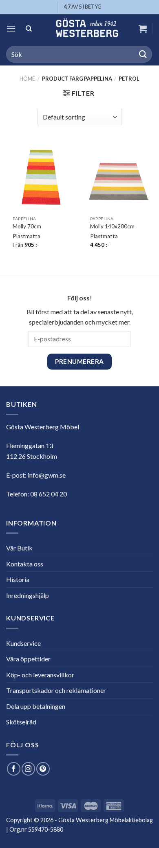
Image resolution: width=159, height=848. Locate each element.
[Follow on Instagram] (28, 769)
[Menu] (11, 28)
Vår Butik (19, 548)
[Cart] (143, 29)
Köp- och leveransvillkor (40, 675)
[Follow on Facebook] (13, 769)
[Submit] (143, 54)
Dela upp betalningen (35, 706)
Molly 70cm (27, 226)
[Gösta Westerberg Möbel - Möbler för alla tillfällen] (87, 28)
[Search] (28, 29)
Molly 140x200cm (112, 226)
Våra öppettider (28, 659)
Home (27, 78)
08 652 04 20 (48, 494)
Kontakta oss (24, 564)
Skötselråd (21, 722)
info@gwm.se (47, 475)
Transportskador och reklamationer (56, 690)
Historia (17, 579)
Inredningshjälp (27, 595)
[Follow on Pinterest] (43, 769)
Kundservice (23, 643)
